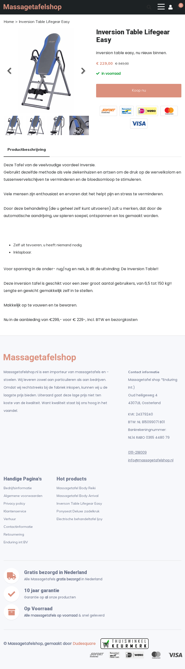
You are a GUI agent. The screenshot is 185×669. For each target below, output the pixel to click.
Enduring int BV (16, 542)
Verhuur (10, 519)
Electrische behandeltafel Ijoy (79, 519)
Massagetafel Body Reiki (76, 488)
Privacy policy (14, 503)
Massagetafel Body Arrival (78, 496)
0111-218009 (137, 452)
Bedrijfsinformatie (18, 488)
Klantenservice (15, 511)
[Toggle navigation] (161, 6)
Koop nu (139, 90)
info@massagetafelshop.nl (150, 460)
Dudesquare (84, 643)
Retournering (14, 534)
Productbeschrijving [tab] (26, 149)
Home (9, 21)
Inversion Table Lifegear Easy (44, 21)
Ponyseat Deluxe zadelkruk (78, 511)
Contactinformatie (18, 526)
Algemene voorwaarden (23, 496)
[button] (82, 70)
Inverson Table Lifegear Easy (79, 503)
